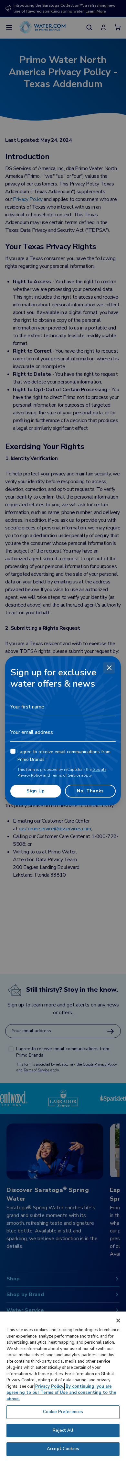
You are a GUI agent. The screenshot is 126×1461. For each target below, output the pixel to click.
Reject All (63, 1430)
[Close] (109, 667)
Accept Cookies (63, 1449)
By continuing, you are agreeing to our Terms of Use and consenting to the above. (61, 1393)
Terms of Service (65, 775)
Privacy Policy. (49, 1386)
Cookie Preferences (63, 1412)
